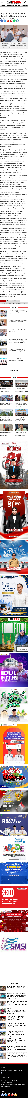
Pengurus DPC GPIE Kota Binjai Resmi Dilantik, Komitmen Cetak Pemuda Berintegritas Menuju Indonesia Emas (16, 996)
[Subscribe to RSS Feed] (15, 1094)
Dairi (21, 5)
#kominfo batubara (6, 303)
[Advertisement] (14, 968)
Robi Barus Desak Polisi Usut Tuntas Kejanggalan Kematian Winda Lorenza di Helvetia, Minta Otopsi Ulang (16, 1011)
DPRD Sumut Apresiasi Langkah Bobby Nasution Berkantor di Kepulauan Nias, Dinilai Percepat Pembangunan (16, 1049)
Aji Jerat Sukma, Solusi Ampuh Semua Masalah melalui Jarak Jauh (17, 986)
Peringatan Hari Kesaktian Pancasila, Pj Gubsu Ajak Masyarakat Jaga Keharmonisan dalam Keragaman (18, 341)
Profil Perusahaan (6, 1086)
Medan (2, 5)
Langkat (12, 5)
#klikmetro (16, 300)
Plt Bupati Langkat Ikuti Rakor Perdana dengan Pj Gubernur (16, 359)
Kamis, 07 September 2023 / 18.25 (7, 18)
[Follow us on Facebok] (2, 1094)
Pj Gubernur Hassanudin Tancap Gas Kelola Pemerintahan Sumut (18, 320)
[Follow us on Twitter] (5, 1094)
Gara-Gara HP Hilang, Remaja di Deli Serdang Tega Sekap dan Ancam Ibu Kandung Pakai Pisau (21, 405)
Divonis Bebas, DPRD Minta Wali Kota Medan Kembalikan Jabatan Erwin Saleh (21, 434)
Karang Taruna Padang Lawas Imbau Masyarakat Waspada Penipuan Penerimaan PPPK (15, 1018)
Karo (17, 5)
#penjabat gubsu (17, 303)
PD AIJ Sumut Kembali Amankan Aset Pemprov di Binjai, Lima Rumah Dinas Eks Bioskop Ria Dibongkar (16, 1034)
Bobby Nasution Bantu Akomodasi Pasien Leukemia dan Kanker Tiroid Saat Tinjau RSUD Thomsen (17, 1003)
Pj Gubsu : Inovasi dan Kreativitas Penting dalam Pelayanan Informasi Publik (18, 312)
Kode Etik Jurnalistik (6, 1082)
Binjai (7, 5)
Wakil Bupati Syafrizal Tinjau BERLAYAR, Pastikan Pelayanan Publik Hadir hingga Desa (16, 1040)
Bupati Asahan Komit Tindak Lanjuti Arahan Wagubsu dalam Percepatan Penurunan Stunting (6, 391)
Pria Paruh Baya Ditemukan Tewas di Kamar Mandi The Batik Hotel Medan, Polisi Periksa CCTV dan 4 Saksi (17, 1056)
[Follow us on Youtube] (12, 1094)
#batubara (9, 300)
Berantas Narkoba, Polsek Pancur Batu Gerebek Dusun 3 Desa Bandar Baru (6, 420)
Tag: (3, 300)
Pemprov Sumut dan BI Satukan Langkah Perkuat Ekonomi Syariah (6, 434)
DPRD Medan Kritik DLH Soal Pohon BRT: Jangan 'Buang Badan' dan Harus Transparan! (17, 1025)
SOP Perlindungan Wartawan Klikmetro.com (13, 1084)
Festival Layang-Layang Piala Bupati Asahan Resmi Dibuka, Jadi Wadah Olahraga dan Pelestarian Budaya (6, 406)
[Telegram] (17, 20)
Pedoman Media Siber (13, 1081)
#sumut (25, 303)
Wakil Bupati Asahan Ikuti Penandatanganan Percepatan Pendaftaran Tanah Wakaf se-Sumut (21, 390)
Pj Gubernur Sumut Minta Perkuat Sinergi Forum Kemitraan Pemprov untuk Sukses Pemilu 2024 (17, 350)
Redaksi (3, 1081)
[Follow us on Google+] (9, 1094)
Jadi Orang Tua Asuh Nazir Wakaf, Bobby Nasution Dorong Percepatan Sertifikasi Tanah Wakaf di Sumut (21, 420)
